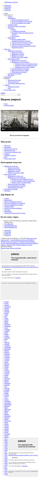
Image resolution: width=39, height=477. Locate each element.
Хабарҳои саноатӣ (13, 86)
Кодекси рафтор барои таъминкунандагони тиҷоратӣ (21, 40)
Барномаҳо (7, 77)
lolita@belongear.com (10, 227)
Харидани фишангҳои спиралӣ (15, 243)
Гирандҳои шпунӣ (17, 52)
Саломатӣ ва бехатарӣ (18, 31)
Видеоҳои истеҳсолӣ (14, 80)
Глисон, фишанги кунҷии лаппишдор (23, 181)
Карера (14, 29)
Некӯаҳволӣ (15, 36)
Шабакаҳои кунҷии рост (19, 60)
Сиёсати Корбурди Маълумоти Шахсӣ (22, 240)
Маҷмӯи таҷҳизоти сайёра (20, 57)
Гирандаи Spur (11, 245)
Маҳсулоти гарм (31, 238)
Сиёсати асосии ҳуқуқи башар (21, 44)
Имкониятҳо (12, 18)
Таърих (10, 16)
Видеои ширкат (9, 105)
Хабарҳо (7, 85)
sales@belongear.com (10, 225)
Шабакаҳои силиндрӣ (14, 51)
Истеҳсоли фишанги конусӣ (20, 20)
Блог (9, 88)
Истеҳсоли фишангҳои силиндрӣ (22, 21)
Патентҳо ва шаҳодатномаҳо (17, 26)
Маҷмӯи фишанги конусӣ (24, 245)
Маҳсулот (7, 49)
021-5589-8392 (8, 224)
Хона (6, 13)
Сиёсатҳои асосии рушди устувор (22, 42)
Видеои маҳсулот (13, 82)
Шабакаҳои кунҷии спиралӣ (20, 62)
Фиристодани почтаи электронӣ (11, 248)
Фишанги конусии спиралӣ (9, 241)
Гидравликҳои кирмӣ (14, 73)
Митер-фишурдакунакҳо (19, 72)
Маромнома (11, 38)
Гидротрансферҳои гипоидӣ (20, 69)
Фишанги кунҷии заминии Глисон (26, 65)
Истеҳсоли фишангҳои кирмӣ (21, 23)
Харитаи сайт (5, 240)
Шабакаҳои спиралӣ (18, 54)
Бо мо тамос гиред (10, 90)
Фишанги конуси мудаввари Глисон (26, 64)
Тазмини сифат (12, 24)
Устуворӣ (11, 28)
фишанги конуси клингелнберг (25, 67)
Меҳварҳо (11, 75)
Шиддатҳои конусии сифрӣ (20, 70)
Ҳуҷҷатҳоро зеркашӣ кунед (16, 83)
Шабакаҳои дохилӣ (18, 55)
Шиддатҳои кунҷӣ (13, 59)
